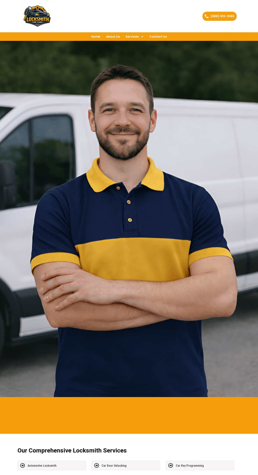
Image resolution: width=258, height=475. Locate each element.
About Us (113, 36)
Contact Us (158, 36)
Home (95, 36)
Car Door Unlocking (114, 465)
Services (132, 36)
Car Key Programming (190, 465)
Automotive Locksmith (42, 465)
